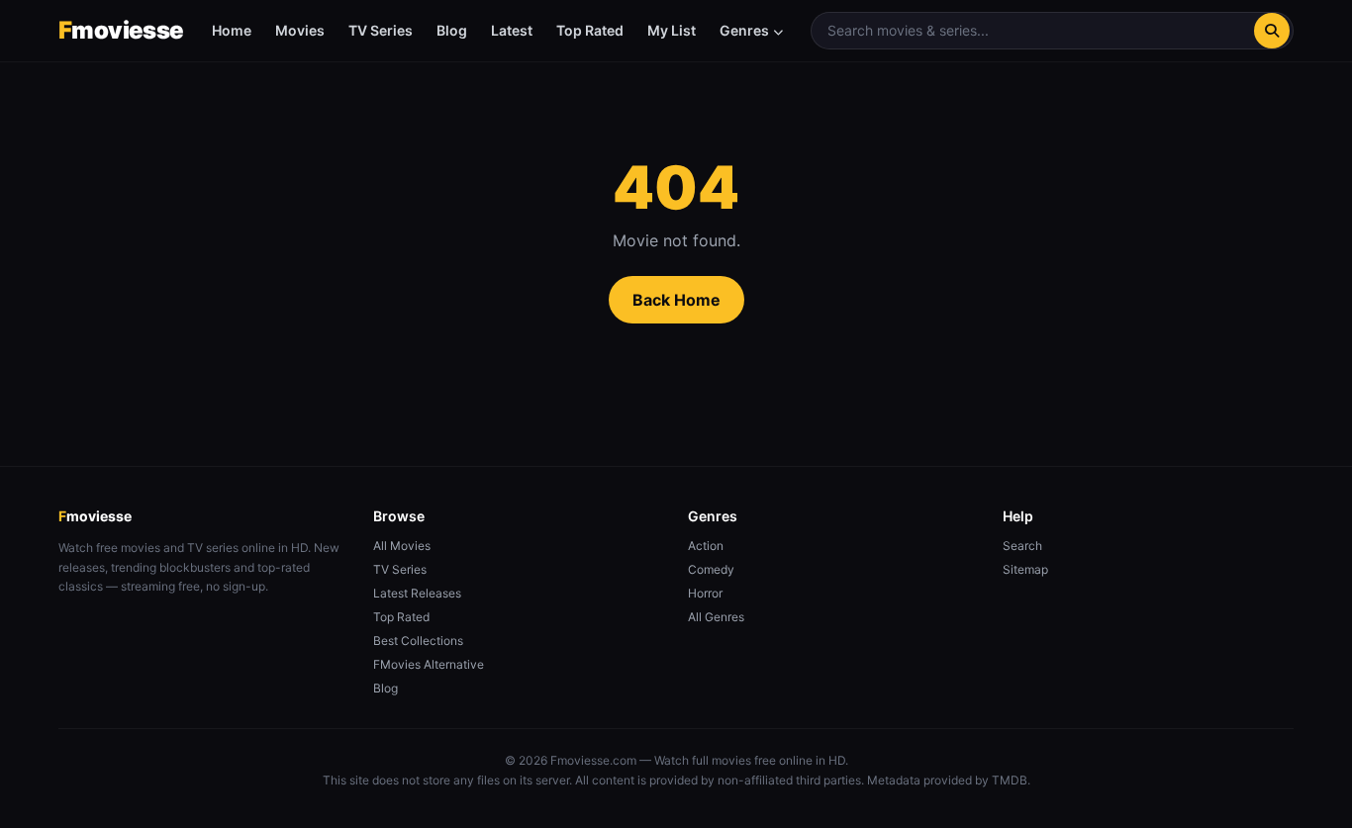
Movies (300, 30)
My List (671, 30)
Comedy (711, 569)
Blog (451, 30)
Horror (705, 593)
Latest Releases (417, 593)
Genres (744, 30)
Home (231, 30)
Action (706, 545)
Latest (511, 30)
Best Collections (418, 640)
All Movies (402, 545)
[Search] (1272, 30)
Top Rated (590, 30)
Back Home (676, 300)
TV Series (380, 30)
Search (1022, 545)
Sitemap (1025, 569)
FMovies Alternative (428, 664)
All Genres (716, 616)
